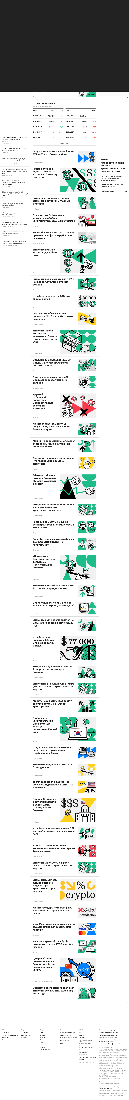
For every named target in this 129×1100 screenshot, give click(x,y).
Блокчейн (36, 935)
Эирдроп (43, 1047)
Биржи (35, 741)
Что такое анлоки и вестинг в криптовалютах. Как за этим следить (113, 167)
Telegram (24, 1037)
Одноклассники (26, 1035)
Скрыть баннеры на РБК (67, 1032)
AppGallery (82, 1037)
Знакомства (83, 1055)
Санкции (35, 226)
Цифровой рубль (38, 243)
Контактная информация (10, 1035)
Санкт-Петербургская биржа (112, 1087)
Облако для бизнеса (85, 1043)
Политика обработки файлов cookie (110, 1044)
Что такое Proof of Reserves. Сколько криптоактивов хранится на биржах (112, 178)
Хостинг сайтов (84, 1050)
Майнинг (36, 452)
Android (81, 1035)
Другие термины (107, 191)
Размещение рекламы (9, 1040)
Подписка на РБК (65, 1035)
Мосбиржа (117, 1087)
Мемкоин (36, 417)
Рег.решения (83, 1052)
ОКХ (55, 106)
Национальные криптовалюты (43, 981)
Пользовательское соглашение (108, 1037)
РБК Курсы (82, 1059)
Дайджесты (37, 96)
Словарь (104, 159)
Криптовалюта (38, 162)
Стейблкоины (37, 758)
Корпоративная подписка (68, 1037)
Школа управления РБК (86, 1062)
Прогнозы (43, 1040)
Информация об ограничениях (108, 1032)
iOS (80, 1032)
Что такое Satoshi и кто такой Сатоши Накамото (112, 185)
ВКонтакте (24, 1032)
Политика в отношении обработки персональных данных (109, 1040)
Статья (42, 1032)
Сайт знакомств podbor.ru (87, 1057)
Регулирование (38, 856)
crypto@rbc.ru (103, 1075)
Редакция (5, 1037)
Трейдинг (36, 191)
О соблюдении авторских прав (108, 1035)
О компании (6, 1032)
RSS (61, 1043)
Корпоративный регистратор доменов (86, 1046)
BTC (34, 272)
